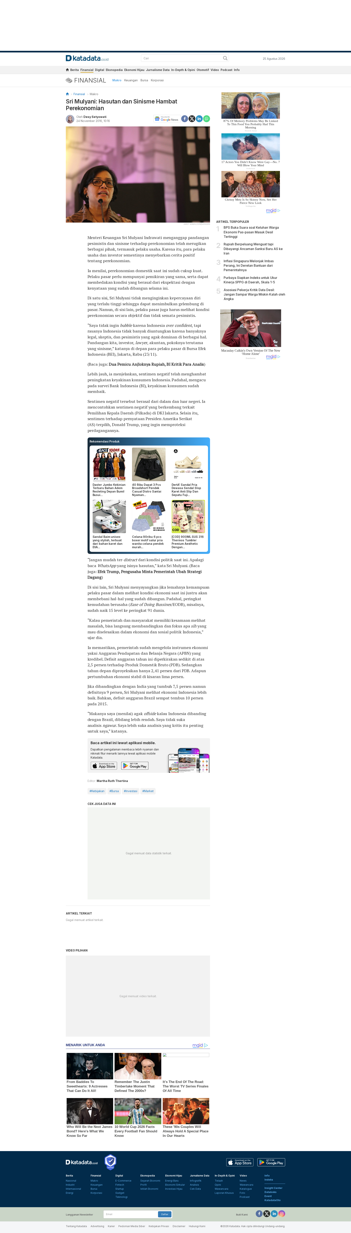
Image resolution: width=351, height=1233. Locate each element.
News (243, 1180)
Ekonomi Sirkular (175, 1184)
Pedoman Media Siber (131, 1226)
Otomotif (203, 70)
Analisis (194, 1184)
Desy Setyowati (94, 117)
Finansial (86, 70)
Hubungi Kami (197, 1226)
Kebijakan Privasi (159, 1226)
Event (268, 1196)
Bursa (144, 80)
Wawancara (221, 1188)
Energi (69, 1192)
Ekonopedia (114, 70)
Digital (99, 70)
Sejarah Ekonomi (150, 1180)
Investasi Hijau (173, 1188)
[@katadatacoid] (281, 1213)
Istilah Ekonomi (149, 1188)
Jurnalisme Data (158, 70)
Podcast (226, 70)
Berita (74, 70)
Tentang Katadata (76, 1226)
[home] (67, 70)
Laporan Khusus (224, 1192)
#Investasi (130, 791)
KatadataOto (272, 1200)
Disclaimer (179, 1226)
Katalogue (246, 1188)
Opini (218, 1184)
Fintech (119, 1184)
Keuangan (131, 80)
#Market (148, 791)
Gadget (119, 1192)
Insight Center (273, 1188)
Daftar (164, 1214)
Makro (116, 80)
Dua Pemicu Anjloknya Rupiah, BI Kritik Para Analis (156, 364)
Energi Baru (172, 1180)
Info (237, 70)
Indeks (268, 1179)
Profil (143, 1184)
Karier (111, 1226)
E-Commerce (123, 1180)
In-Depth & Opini (183, 70)
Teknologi (121, 1196)
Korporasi (157, 80)
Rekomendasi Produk (104, 441)
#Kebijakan (97, 791)
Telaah (219, 1180)
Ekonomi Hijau (134, 70)
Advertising (97, 1226)
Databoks (270, 1192)
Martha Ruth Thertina (112, 781)
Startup (119, 1188)
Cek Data (195, 1188)
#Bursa (114, 791)
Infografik (196, 1180)
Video (215, 70)
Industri (70, 1184)
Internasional (73, 1188)
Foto (242, 1192)
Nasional (71, 1180)
